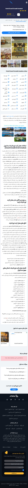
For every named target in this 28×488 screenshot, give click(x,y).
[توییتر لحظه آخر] (10, 400)
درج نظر (14, 389)
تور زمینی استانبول (13, 418)
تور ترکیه (22, 425)
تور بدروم (8, 428)
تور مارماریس (19, 428)
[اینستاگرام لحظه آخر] (22, 400)
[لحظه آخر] (14, 396)
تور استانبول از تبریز (20, 409)
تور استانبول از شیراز (9, 409)
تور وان (13, 428)
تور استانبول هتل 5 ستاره (20, 415)
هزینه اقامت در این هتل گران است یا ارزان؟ (16, 378)
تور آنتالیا (16, 425)
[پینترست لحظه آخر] (14, 400)
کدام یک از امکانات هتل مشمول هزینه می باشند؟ (15, 368)
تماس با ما (22, 447)
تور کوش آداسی (9, 425)
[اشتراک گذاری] (18, 14)
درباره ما (15, 447)
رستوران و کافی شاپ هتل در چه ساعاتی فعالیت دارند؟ (14, 375)
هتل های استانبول (10, 116)
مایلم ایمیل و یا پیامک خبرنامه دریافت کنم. (16, 470)
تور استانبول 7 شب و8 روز (15, 412)
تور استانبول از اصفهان (7, 415)
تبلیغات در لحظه (6, 447)
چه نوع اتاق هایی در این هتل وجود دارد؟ (16, 372)
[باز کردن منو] (26, 3)
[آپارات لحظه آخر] (6, 400)
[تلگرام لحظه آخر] (18, 400)
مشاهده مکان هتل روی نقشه (14, 33)
